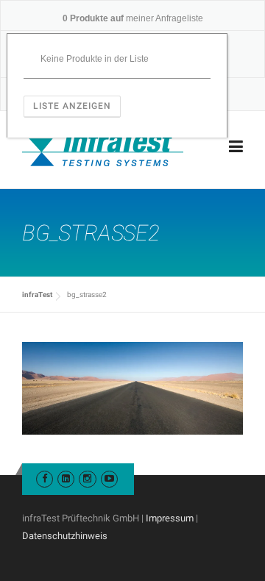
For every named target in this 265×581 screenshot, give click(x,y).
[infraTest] (102, 147)
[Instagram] (87, 478)
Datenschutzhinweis (64, 535)
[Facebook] (44, 478)
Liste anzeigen (72, 106)
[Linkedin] (65, 478)
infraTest (37, 294)
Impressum (170, 518)
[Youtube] (109, 478)
